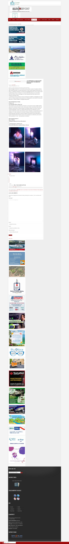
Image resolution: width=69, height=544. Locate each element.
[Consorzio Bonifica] (17, 419)
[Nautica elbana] (17, 440)
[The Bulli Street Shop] (17, 363)
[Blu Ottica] (17, 351)
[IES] (17, 320)
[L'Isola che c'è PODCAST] (17, 286)
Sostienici (19, 508)
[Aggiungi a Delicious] (16, 185)
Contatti (19, 506)
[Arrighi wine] (17, 271)
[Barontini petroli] (17, 409)
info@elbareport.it (12, 525)
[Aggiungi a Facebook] (14, 185)
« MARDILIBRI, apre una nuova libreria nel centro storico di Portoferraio (26, 189)
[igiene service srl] (17, 395)
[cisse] (17, 65)
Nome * (10, 222)
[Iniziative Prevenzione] (17, 378)
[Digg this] (17, 185)
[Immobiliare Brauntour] (17, 258)
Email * (10, 226)
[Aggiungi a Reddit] (22, 185)
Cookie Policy (20, 510)
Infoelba (13, 540)
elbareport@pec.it (20, 525)
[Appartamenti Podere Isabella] (17, 454)
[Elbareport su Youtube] (15, 498)
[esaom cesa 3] (17, 245)
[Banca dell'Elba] (17, 429)
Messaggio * (11, 198)
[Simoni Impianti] (17, 303)
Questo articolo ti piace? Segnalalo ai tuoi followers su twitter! (25, 185)
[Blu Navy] (17, 29)
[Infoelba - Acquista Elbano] (17, 338)
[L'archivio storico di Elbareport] (17, 484)
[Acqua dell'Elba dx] (15, 15)
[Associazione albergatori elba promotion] (17, 49)
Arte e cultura (15, 186)
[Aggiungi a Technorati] (20, 185)
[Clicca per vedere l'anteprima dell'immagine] (18, 81)
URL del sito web (12, 230)
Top (8, 539)
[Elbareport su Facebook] (15, 495)
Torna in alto (10, 238)
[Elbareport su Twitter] (18, 495)
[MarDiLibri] (17, 57)
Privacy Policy (12, 510)
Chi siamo (11, 506)
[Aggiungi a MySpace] (23, 185)
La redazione (12, 508)
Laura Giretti (13, 84)
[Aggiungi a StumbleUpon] (19, 185)
